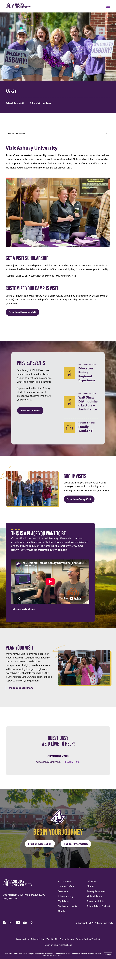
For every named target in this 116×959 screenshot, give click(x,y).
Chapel (90, 886)
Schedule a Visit (15, 103)
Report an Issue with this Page (58, 944)
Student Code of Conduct (88, 939)
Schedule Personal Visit (22, 312)
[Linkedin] (18, 922)
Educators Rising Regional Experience (86, 374)
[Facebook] (4, 922)
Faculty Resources (96, 891)
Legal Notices (22, 939)
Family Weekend (85, 428)
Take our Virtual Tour (23, 609)
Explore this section (16, 133)
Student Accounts (67, 906)
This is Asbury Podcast (98, 906)
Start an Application (39, 843)
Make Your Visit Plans (21, 687)
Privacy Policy (37, 939)
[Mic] (31, 922)
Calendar (91, 881)
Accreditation (65, 881)
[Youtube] (25, 922)
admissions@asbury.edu (48, 761)
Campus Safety (66, 886)
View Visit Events (30, 410)
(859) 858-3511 (10, 898)
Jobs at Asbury (65, 896)
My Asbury (63, 901)
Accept (108, 954)
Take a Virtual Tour (40, 103)
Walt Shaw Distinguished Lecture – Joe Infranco (88, 403)
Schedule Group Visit (79, 499)
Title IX (61, 911)
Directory (63, 891)
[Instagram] (11, 922)
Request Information (76, 843)
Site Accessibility (95, 901)
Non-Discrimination (64, 939)
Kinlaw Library (94, 896)
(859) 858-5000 (72, 761)
